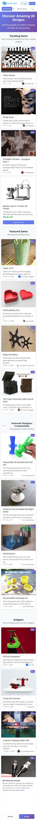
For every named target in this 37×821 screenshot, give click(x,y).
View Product (18, 222)
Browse (8, 9)
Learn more (20, 790)
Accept (26, 816)
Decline (10, 816)
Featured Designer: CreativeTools (22, 424)
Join (32, 3)
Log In (25, 3)
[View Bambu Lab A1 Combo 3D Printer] (18, 190)
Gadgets (18, 619)
